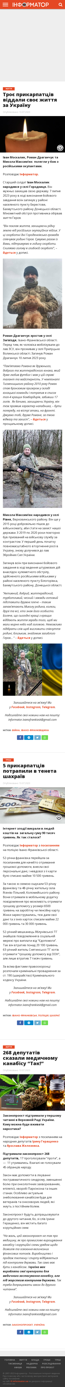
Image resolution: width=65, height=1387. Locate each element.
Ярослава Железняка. (23, 1146)
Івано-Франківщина (35, 730)
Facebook (18, 707)
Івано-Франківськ (24, 1015)
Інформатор (29, 845)
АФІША (18, 1367)
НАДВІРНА (32, 1363)
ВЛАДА (35, 1359)
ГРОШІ (47, 1359)
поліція (43, 1015)
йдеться (9, 253)
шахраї (55, 1015)
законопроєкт (22, 1324)
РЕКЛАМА (31, 1367)
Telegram (48, 707)
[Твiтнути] (37, 737)
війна (16, 730)
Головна (10, 1359)
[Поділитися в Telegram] (29, 737)
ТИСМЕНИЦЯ (15, 1363)
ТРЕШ (58, 1359)
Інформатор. (29, 174)
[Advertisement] (32, 45)
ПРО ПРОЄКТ (47, 1367)
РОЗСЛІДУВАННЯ (51, 1363)
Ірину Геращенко (45, 1141)
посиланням (49, 845)
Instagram (32, 707)
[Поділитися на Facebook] (20, 737)
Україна (39, 1324)
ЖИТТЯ (23, 1359)
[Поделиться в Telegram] (29, 1022)
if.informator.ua (19, 1381)
